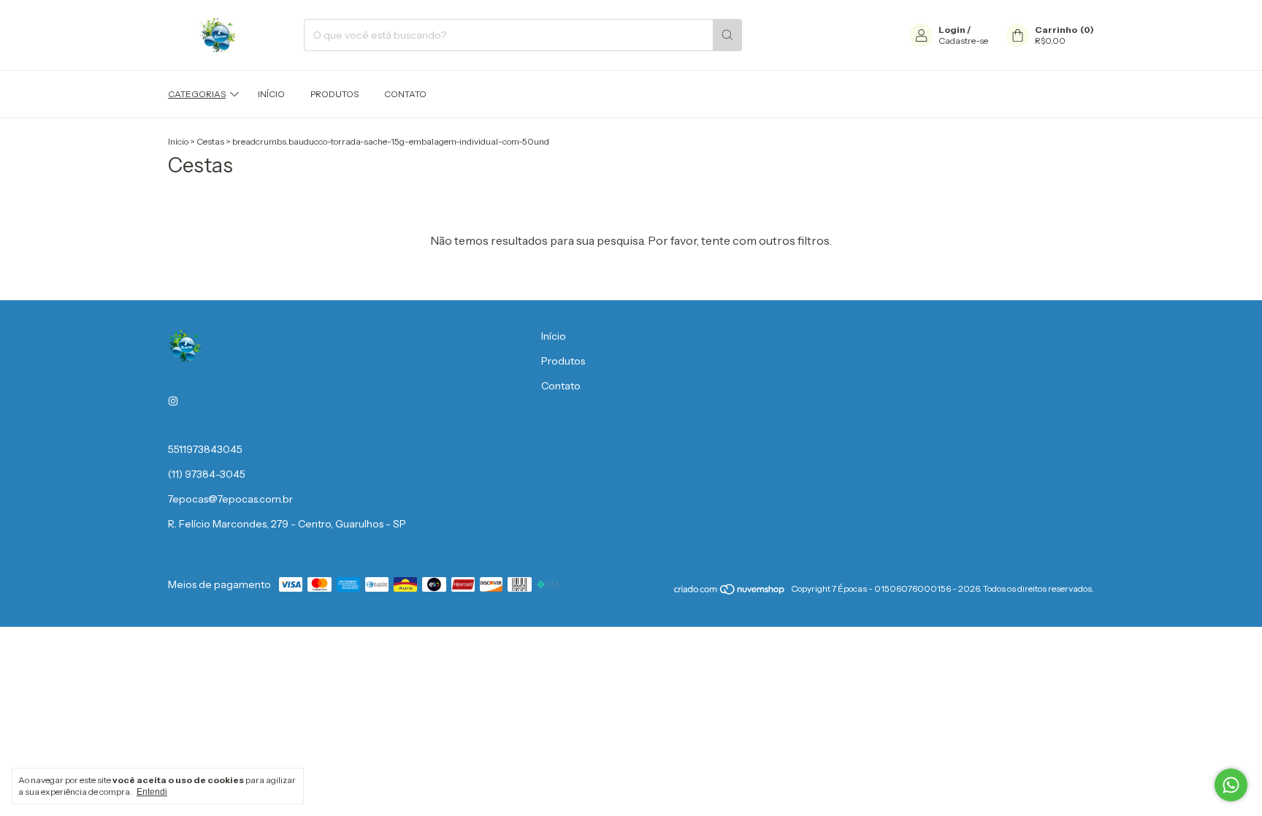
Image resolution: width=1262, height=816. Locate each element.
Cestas (210, 141)
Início (271, 93)
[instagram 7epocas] (173, 401)
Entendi (152, 792)
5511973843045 (205, 449)
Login (951, 29)
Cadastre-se (963, 40)
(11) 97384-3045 (206, 474)
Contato (405, 93)
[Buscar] (727, 35)
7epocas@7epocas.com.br (230, 499)
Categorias (197, 93)
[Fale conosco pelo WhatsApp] (1231, 785)
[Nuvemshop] (730, 592)
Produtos (334, 93)
